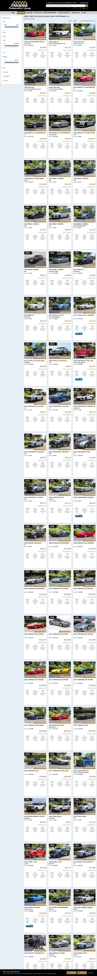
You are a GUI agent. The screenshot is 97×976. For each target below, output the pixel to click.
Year (4, 21)
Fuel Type (5, 80)
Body (4, 68)
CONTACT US (75, 12)
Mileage (5, 56)
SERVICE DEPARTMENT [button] (50, 12)
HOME (13, 12)
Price (4, 40)
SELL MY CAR (38, 12)
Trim (4, 52)
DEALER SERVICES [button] (65, 12)
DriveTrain (5, 72)
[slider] (4, 27)
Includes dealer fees (42, 50)
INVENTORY (21, 12)
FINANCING (29, 12)
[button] (86, 5)
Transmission (6, 76)
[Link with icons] (74, 8)
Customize (90, 972)
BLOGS (84, 12)
